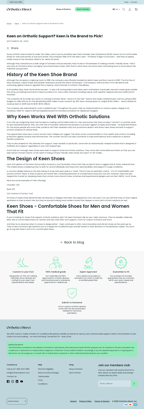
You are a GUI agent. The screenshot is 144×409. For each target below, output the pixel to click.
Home (9, 23)
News (17, 23)
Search (73, 401)
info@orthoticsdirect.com (18, 372)
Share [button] (14, 48)
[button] (124, 9)
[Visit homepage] (20, 9)
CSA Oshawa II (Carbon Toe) (20, 193)
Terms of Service (101, 401)
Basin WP (11, 189)
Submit (134, 383)
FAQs (40, 380)
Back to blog (74, 242)
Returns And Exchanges (48, 372)
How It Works (83, 9)
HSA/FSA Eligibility (46, 369)
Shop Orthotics (63, 9)
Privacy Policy (85, 401)
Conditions (42, 384)
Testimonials (43, 376)
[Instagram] (12, 382)
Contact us (12, 376)
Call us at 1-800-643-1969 (18, 369)
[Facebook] (8, 382)
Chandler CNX (13, 185)
